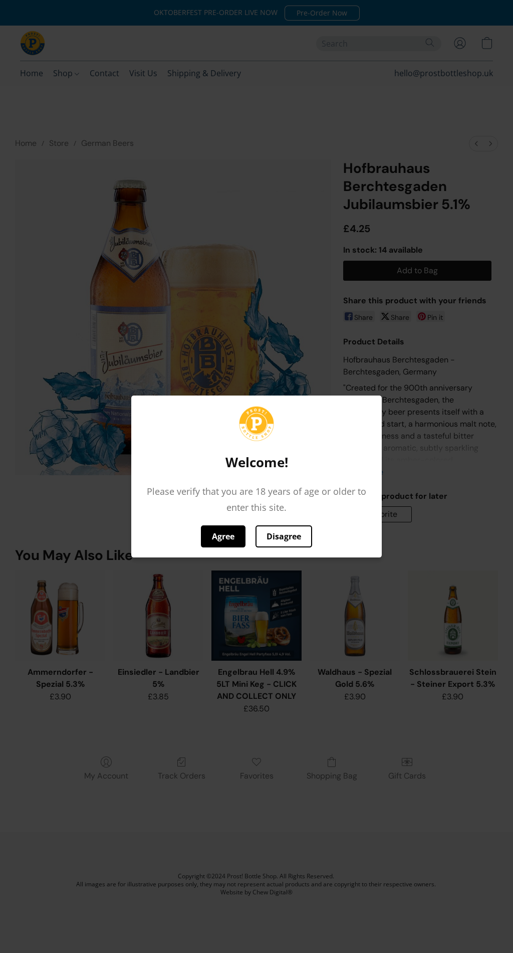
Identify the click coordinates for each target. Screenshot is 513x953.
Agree (223, 536)
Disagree (284, 536)
